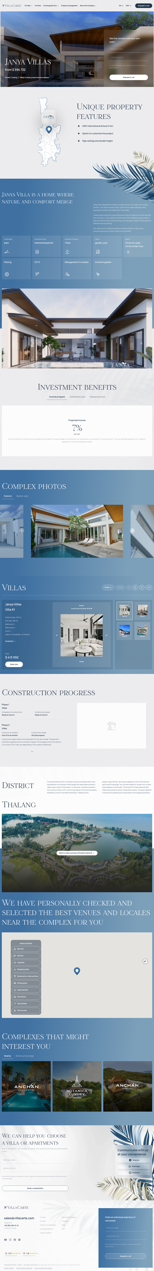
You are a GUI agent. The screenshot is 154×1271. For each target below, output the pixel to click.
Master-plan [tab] (22, 496)
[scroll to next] (132, 530)
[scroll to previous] (21, 530)
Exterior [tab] (8, 496)
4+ (149, 587)
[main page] (11, 5)
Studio (120, 587)
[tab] (57, 397)
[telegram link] (19, 1240)
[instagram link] (10, 1240)
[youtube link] (5, 1240)
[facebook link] (15, 1240)
